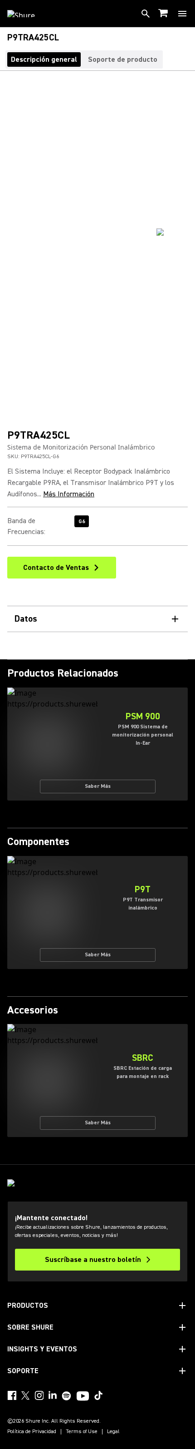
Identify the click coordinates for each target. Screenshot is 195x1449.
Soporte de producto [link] (122, 59)
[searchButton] (145, 13)
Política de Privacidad (31, 1431)
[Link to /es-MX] (27, 13)
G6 (81, 521)
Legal (113, 1431)
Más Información (68, 494)
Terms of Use (82, 1431)
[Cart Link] (164, 14)
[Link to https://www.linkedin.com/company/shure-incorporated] (52, 1395)
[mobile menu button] (182, 13)
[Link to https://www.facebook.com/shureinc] (11, 1395)
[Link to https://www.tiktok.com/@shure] (98, 1395)
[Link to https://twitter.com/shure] (25, 1395)
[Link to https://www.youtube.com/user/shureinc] (82, 1397)
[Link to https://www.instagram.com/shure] (39, 1395)
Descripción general (44, 59)
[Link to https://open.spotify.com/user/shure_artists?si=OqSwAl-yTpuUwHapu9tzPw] (67, 1396)
